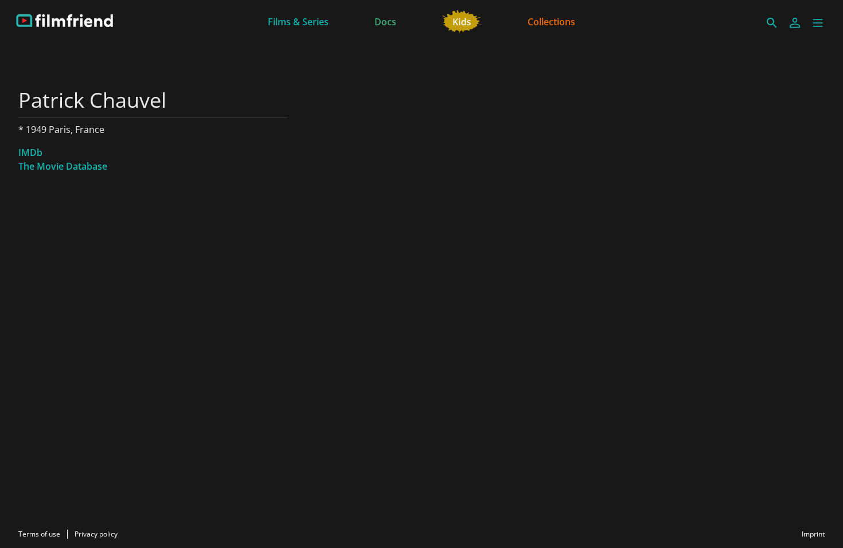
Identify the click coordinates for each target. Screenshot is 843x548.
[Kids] (461, 20)
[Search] (771, 22)
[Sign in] (794, 22)
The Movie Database (62, 166)
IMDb (30, 152)
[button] (817, 22)
